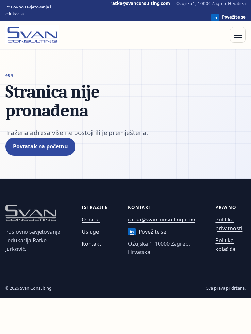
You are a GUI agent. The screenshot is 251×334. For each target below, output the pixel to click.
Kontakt (91, 243)
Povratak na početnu (40, 146)
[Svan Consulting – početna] (32, 34)
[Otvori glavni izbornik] (238, 35)
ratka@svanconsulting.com (140, 3)
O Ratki (91, 219)
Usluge (90, 231)
